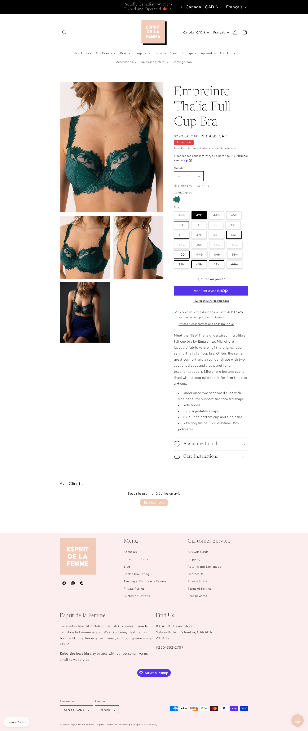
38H (182, 264)
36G (201, 246)
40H (199, 264)
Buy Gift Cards (198, 552)
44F (218, 236)
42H (217, 264)
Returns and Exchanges (204, 566)
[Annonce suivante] (181, 7)
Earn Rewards (197, 596)
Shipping (194, 559)
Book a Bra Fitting (136, 574)
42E (199, 215)
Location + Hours (136, 559)
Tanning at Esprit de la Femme (145, 581)
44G (202, 255)
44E (218, 216)
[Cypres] (177, 199)
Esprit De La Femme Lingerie (87, 724)
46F (234, 235)
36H (237, 255)
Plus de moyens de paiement (211, 300)
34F (201, 226)
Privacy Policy (197, 581)
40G (237, 246)
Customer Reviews (137, 596)
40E (184, 216)
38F (235, 226)
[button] (64, 32)
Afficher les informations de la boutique (206, 324)
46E (236, 216)
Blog (127, 566)
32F (181, 225)
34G (184, 246)
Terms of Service (200, 589)
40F (182, 235)
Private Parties (134, 589)
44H (236, 265)
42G (182, 254)
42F (201, 236)
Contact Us (195, 574)
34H (219, 255)
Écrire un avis (154, 502)
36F (218, 226)
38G (219, 246)
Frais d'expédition (185, 148)
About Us (130, 552)
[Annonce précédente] (114, 7)
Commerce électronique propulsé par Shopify (131, 724)
